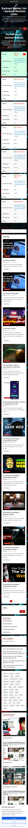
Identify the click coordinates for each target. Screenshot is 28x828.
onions (5, 700)
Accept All (14, 818)
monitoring (12, 697)
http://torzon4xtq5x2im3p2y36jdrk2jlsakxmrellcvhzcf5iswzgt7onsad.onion (20, 109)
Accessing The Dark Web (14, 281)
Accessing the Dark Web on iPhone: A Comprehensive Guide (14, 390)
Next (16, 601)
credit (20, 678)
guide (16, 689)
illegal (16, 692)
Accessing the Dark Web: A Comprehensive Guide (14, 427)
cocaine (17, 676)
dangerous (6, 681)
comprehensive (13, 678)
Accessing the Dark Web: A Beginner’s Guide (14, 500)
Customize (14, 821)
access (5, 673)
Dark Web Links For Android (10, 626)
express (5, 689)
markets (6, 697)
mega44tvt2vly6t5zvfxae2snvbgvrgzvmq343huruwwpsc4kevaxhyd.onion (20, 207)
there (18, 703)
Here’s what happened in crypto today (13, 649)
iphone (11, 695)
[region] (14, 816)
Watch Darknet (25, 28)
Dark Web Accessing (14, 248)
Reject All (14, 825)
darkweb (6, 684)
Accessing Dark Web (14, 316)
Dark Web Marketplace (9, 629)
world (5, 708)
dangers (13, 681)
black (11, 676)
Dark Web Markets (7, 623)
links (16, 695)
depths (11, 684)
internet (5, 695)
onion (18, 697)
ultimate (6, 705)
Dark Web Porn (6, 632)
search (5, 703)
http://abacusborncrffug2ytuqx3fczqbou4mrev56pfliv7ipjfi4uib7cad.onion (20, 85)
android (18, 673)
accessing (11, 673)
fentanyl (11, 689)
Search (5, 607)
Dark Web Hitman (7, 621)
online (10, 700)
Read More (6, 269)
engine (10, 687)
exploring (20, 687)
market (21, 695)
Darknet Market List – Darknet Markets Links (14, 11)
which (22, 705)
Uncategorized (7, 256)
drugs (5, 687)
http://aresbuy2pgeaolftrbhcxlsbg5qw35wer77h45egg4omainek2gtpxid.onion (20, 133)
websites (12, 705)
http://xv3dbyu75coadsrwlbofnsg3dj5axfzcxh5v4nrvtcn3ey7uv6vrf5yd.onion (20, 157)
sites (10, 703)
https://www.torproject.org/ (18, 43)
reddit (20, 700)
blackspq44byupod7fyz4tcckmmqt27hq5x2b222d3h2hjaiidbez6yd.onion (20, 183)
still (14, 703)
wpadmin (5, 262)
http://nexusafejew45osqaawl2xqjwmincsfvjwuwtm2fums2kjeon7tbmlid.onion (20, 61)
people (15, 700)
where (17, 705)
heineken (6, 692)
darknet (19, 681)
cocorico (6, 678)
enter (15, 687)
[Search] (20, 28)
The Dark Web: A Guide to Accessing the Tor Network (14, 353)
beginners (6, 676)
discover (17, 684)
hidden (11, 692)
